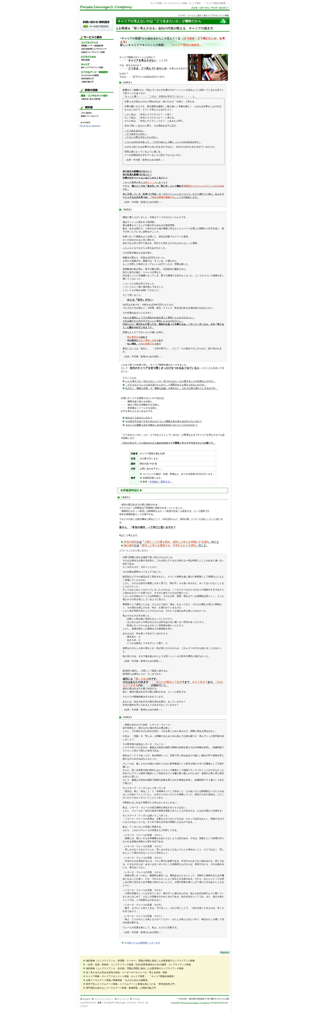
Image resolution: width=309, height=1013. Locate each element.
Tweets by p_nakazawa (90, 126)
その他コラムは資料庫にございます (142, 943)
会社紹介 (86, 999)
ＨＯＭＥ (182, 15)
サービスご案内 (194, 15)
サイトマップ (123, 999)
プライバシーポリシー (103, 999)
